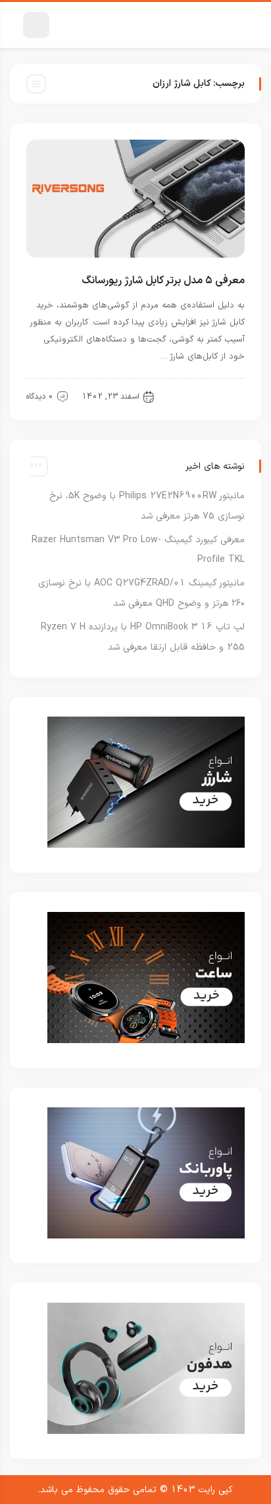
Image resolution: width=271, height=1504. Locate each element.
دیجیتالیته (218, 396)
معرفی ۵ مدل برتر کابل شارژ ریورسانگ (163, 280)
